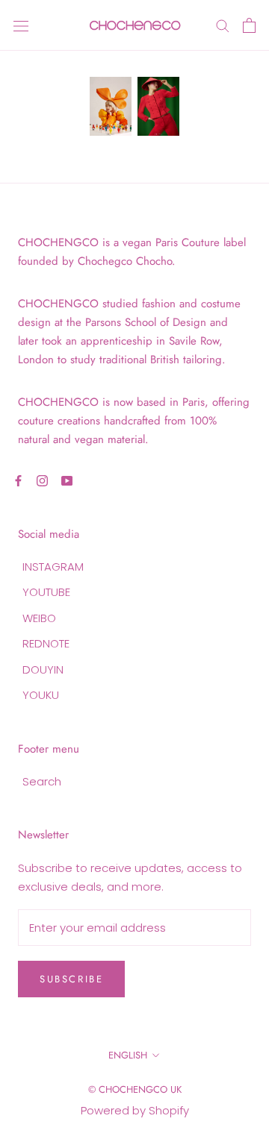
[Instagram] (42, 480)
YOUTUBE (46, 592)
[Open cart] (249, 25)
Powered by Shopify (135, 1110)
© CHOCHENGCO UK (135, 1089)
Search (41, 781)
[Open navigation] (20, 25)
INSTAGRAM (53, 566)
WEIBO (39, 618)
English (127, 1055)
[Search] (222, 25)
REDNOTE (45, 643)
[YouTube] (66, 480)
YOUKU (40, 695)
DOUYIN (43, 669)
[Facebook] (18, 480)
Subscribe (71, 979)
